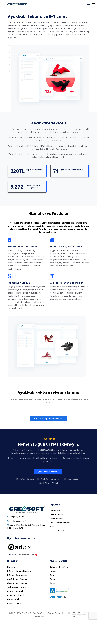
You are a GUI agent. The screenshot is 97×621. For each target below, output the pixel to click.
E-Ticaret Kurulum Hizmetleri (19, 571)
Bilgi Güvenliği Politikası (60, 523)
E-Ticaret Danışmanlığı (17, 575)
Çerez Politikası (56, 518)
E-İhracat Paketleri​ (15, 595)
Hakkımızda (55, 510)
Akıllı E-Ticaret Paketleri (17, 579)
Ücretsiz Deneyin (14, 603)
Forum (52, 579)
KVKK (52, 527)
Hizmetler (11, 567)
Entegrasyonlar (13, 599)
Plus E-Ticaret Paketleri (17, 583)
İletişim (53, 583)
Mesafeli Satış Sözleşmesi (61, 531)
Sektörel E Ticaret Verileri (60, 567)
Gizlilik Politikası (56, 514)
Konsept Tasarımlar (15, 591)
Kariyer (53, 571)
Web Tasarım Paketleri (17, 587)
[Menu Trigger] (93, 3)
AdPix (10, 554)
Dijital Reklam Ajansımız (21, 538)
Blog (52, 575)
